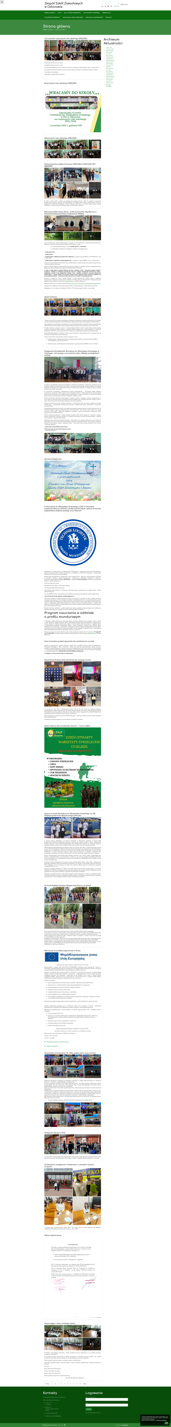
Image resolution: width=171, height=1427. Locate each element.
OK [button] (166, 1423)
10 (80, 1384)
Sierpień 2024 (109, 79)
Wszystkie (108, 86)
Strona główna (48, 29)
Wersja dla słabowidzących (51, 1425)
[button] (108, 6)
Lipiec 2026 (109, 47)
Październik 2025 (110, 60)
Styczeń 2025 (109, 71)
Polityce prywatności (162, 1420)
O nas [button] (59, 13)
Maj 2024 (108, 84)
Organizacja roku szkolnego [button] (73, 17)
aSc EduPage (125, 1425)
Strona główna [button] (49, 13)
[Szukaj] (118, 3)
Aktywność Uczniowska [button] (91, 13)
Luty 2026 (108, 54)
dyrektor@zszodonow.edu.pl (52, 1400)
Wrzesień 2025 (109, 62)
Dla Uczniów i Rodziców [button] (72, 13)
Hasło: (87, 1403)
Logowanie (116, 6)
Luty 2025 (108, 70)
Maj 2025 (108, 66)
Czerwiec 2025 (109, 65)
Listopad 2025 (109, 58)
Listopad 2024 (109, 74)
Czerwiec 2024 (109, 82)
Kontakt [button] (109, 17)
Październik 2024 (110, 76)
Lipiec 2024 (109, 81)
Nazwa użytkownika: (91, 1397)
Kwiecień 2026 (110, 50)
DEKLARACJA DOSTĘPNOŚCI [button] (94, 17)
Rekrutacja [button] (107, 13)
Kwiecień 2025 (110, 68)
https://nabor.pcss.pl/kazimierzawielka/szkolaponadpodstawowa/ (85, 283)
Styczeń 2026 (109, 55)
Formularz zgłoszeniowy (53, 1046)
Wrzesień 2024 (109, 78)
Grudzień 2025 (109, 57)
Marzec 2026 (109, 52)
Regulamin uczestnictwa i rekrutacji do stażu (57, 1041)
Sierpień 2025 (109, 63)
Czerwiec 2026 (109, 49)
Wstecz (47, 1384)
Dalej (84, 1384)
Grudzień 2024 (109, 73)
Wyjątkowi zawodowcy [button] (52, 17)
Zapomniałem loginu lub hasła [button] (93, 1412)
